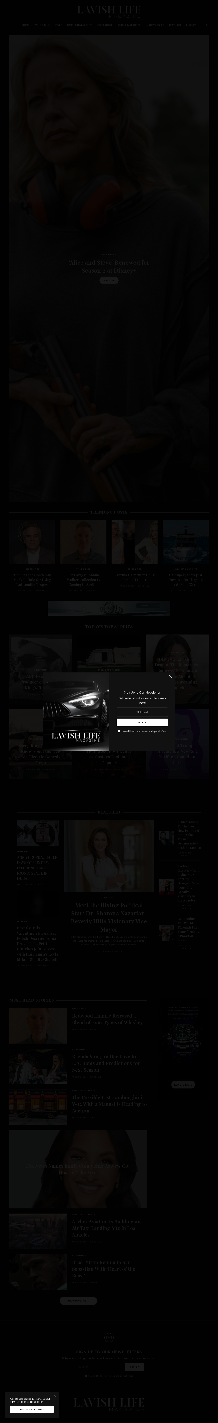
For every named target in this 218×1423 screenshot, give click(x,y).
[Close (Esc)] (170, 678)
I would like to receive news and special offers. (144, 731)
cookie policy (36, 1401)
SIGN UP (142, 722)
